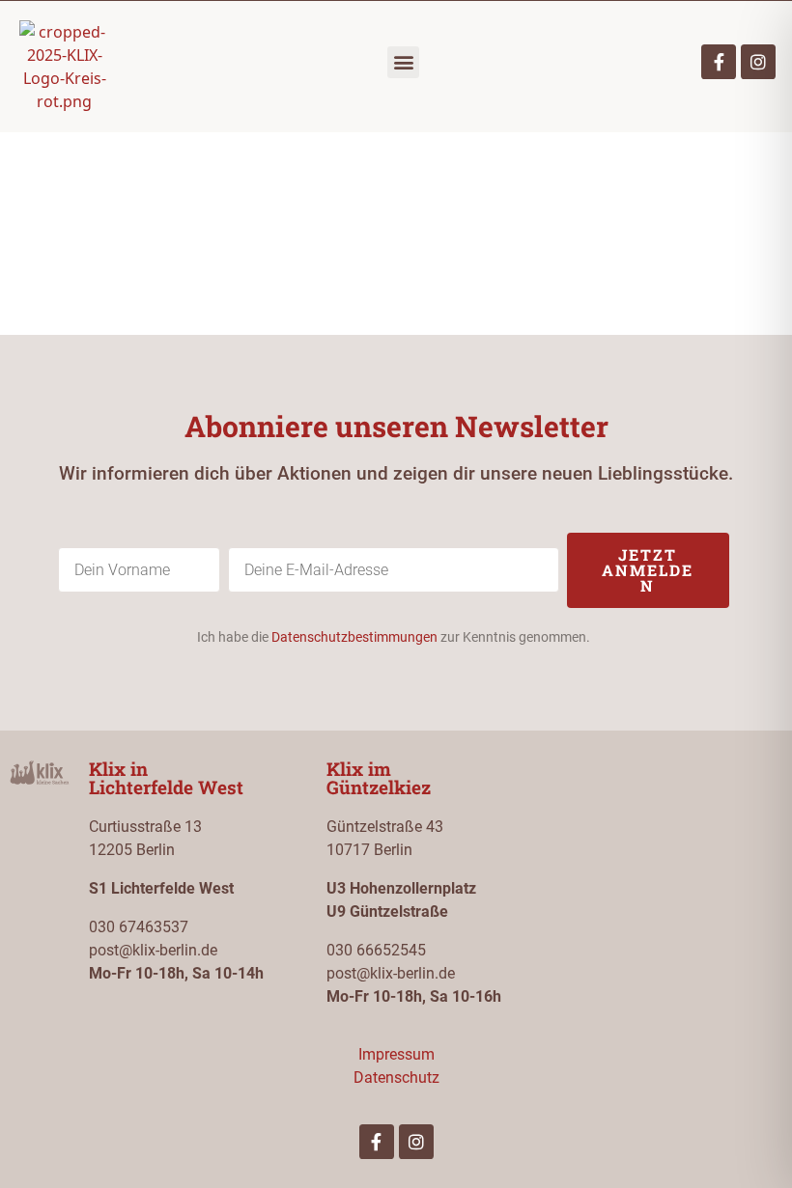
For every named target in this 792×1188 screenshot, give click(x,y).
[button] (403, 62)
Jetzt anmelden (647, 569)
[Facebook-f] (718, 61)
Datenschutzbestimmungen (354, 637)
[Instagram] (758, 61)
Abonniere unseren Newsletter (396, 426)
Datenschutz (396, 1077)
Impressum (396, 1054)
